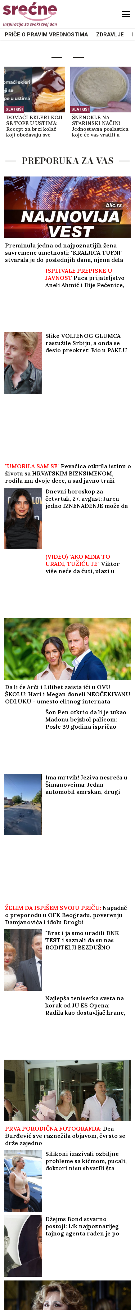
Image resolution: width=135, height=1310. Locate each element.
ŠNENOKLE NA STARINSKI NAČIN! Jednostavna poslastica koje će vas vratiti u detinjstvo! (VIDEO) (100, 126)
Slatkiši (14, 109)
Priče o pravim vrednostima (46, 34)
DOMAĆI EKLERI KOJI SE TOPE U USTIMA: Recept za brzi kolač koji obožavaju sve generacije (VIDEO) (34, 126)
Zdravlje (110, 34)
